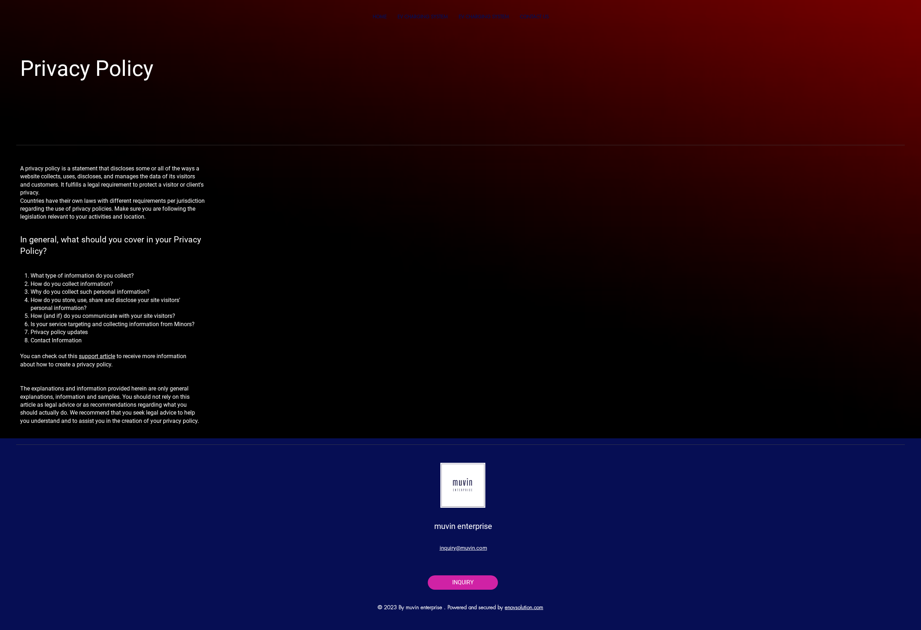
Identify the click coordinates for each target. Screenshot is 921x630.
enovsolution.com (524, 607)
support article (97, 356)
